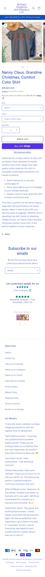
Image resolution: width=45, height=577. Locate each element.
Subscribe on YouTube (15, 381)
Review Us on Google (14, 409)
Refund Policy (11, 392)
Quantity (5, 125)
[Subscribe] (37, 270)
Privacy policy (34, 562)
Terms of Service (12, 404)
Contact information (23, 570)
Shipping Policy (12, 398)
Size (3, 103)
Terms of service (17, 566)
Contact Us (10, 358)
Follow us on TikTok (13, 375)
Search (8, 352)
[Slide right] (28, 67)
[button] (5, 8)
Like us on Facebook (14, 364)
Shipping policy (31, 566)
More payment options (22, 152)
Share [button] (7, 234)
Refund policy (21, 562)
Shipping (5, 91)
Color (4, 114)
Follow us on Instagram (15, 369)
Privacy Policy (11, 387)
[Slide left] (17, 67)
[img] (22, 287)
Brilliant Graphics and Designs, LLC (22, 559)
